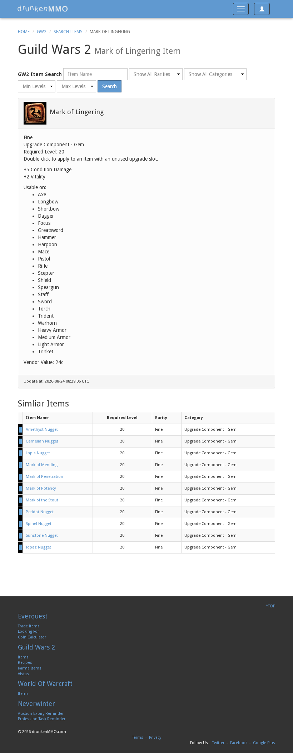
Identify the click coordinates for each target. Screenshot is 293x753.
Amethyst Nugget (42, 429)
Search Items (68, 31)
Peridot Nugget (40, 512)
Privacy (155, 737)
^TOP (270, 606)
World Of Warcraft (45, 683)
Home (24, 31)
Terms (137, 737)
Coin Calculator (32, 637)
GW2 (41, 31)
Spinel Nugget (38, 523)
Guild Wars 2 (36, 647)
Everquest (33, 616)
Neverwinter (36, 703)
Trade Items (29, 626)
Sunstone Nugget (42, 535)
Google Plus (264, 743)
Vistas (23, 674)
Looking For (28, 631)
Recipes (25, 662)
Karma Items (29, 668)
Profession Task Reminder (41, 719)
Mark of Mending (42, 465)
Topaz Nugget (38, 547)
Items (23, 657)
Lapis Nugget (38, 453)
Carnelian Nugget (42, 441)
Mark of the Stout (42, 500)
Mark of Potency (41, 488)
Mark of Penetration (44, 476)
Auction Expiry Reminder (41, 713)
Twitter (218, 743)
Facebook (238, 743)
